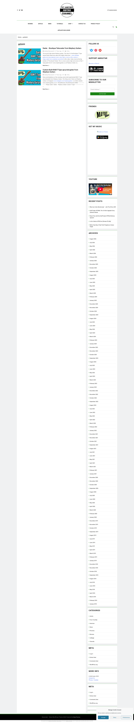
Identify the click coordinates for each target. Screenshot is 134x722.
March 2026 (93, 253)
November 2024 (94, 307)
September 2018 (94, 575)
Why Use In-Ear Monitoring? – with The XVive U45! (103, 207)
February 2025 (93, 296)
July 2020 (92, 495)
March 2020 (93, 510)
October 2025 (93, 268)
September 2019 (94, 531)
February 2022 (93, 427)
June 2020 (92, 499)
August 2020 (93, 492)
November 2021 (94, 437)
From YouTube (93, 620)
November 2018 (94, 568)
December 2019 (94, 521)
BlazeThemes (76, 717)
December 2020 (94, 477)
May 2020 (92, 502)
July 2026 (92, 242)
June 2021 (92, 456)
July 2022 (92, 409)
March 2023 (93, 380)
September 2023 (94, 358)
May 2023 (92, 372)
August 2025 (93, 275)
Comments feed (94, 661)
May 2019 (92, 546)
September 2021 (94, 445)
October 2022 (93, 398)
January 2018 (93, 604)
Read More (45, 65)
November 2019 (94, 524)
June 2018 (92, 586)
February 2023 (93, 383)
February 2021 (93, 470)
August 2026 (93, 239)
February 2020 (93, 513)
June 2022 (92, 412)
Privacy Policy (95, 23)
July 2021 (92, 452)
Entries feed (93, 657)
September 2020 (94, 488)
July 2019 (92, 539)
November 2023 (94, 351)
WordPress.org (93, 664)
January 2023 (93, 387)
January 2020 (93, 517)
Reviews (30, 23)
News (49, 23)
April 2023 (92, 376)
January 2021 (93, 474)
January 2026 (93, 260)
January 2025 (93, 300)
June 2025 (92, 282)
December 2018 (94, 564)
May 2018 (92, 589)
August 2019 (93, 535)
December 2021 (94, 434)
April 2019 (92, 549)
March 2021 (93, 466)
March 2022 (93, 423)
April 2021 (92, 463)
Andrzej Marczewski (49, 51)
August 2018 (93, 578)
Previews (92, 630)
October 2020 (93, 484)
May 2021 (92, 459)
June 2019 (92, 542)
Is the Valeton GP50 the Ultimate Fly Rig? (100, 221)
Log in (91, 654)
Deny (114, 717)
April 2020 (92, 506)
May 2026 (92, 246)
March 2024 (93, 336)
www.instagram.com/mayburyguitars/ (63, 81)
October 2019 (93, 528)
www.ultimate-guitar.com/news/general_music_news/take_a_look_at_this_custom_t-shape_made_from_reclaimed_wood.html (61, 57)
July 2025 (92, 278)
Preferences (126, 717)
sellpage (92, 638)
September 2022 (94, 401)
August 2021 (93, 448)
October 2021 (93, 441)
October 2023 (93, 354)
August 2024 (93, 318)
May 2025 (92, 286)
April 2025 (92, 289)
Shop (69, 23)
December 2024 (94, 304)
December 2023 (94, 347)
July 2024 (92, 322)
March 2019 (93, 553)
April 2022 (92, 419)
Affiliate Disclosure (64, 30)
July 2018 (92, 582)
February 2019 (93, 557)
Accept (103, 717)
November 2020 (94, 481)
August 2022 (93, 405)
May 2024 (92, 329)
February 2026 (93, 257)
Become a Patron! (94, 63)
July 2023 (92, 365)
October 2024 (93, 311)
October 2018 (93, 571)
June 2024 (92, 325)
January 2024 (93, 343)
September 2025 (94, 271)
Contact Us (81, 23)
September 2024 (94, 315)
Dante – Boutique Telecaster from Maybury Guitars (62, 48)
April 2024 (92, 333)
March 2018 (93, 596)
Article (40, 23)
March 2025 (93, 293)
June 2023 (92, 369)
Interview (92, 623)
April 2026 (92, 250)
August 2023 (93, 362)
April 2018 (92, 593)
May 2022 (92, 416)
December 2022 (94, 390)
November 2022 (94, 394)
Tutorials (60, 23)
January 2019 (93, 560)
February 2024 (93, 340)
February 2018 (93, 600)
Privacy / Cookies (93, 680)
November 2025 (94, 264)
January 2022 (93, 430)
